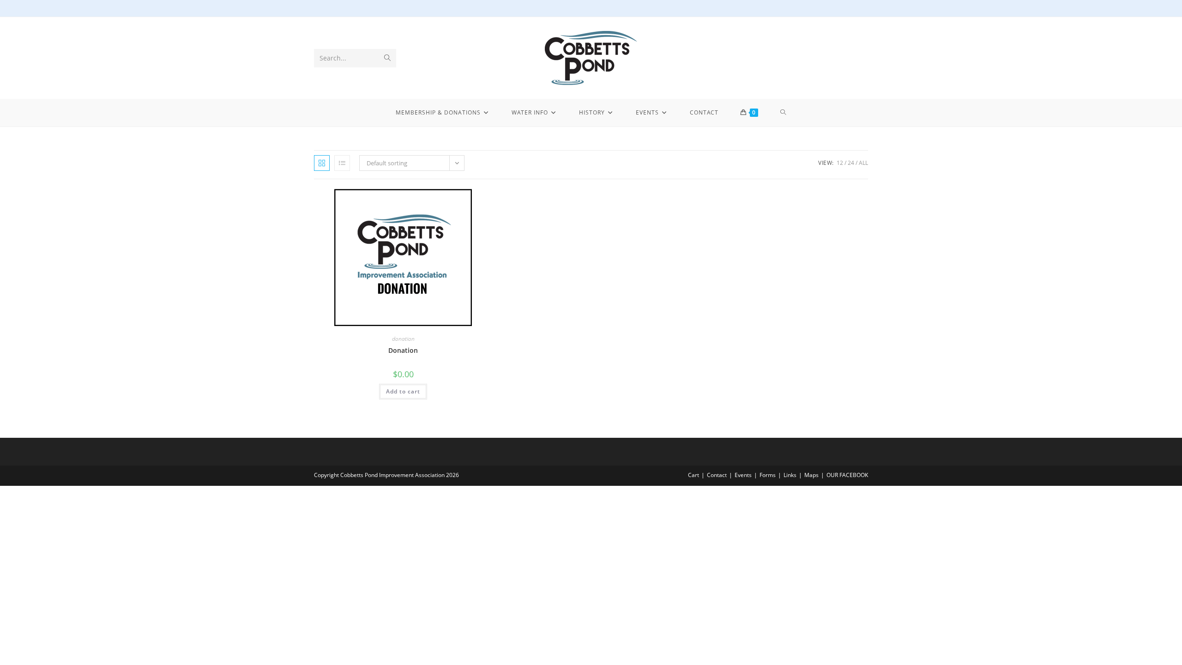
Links (790, 475)
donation (403, 339)
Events (743, 475)
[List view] (342, 163)
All (863, 163)
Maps (811, 475)
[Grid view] (322, 163)
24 (851, 163)
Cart (693, 475)
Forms (768, 475)
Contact (717, 475)
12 (840, 163)
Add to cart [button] (403, 391)
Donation (403, 350)
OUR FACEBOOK (847, 475)
